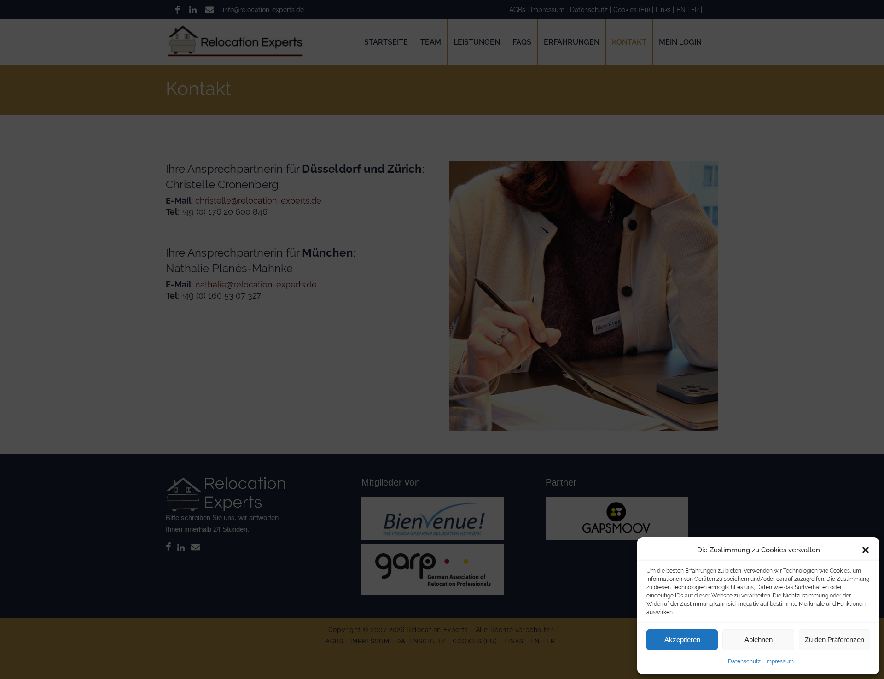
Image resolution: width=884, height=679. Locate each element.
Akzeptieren (682, 640)
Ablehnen (758, 640)
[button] (865, 550)
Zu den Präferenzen (834, 640)
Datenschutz (744, 661)
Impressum (779, 661)
